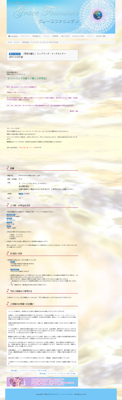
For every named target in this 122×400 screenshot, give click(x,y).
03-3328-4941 (11, 220)
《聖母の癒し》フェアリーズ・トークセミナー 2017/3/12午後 (57, 374)
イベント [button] (46, 36)
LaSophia (14, 36)
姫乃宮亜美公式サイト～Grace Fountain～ (60, 394)
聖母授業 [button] (55, 36)
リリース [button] (89, 36)
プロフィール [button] (25, 36)
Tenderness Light (78, 36)
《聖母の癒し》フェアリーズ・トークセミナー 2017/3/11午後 (27, 371)
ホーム (10, 42)
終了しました (15, 54)
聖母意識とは (36, 36)
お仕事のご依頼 (100, 36)
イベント (16, 42)
